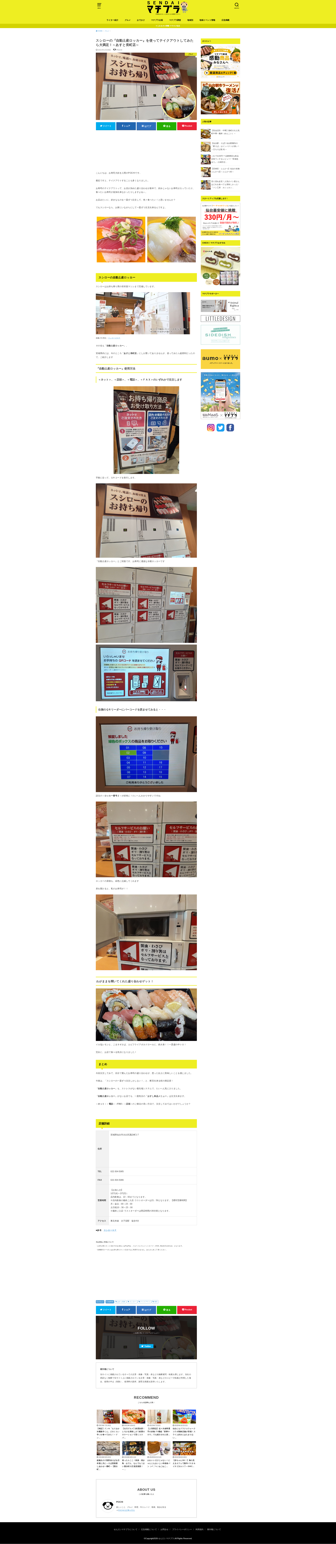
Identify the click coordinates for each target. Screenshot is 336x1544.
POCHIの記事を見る (126, 1510)
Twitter (147, 1346)
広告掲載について (149, 1529)
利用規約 (199, 1529)
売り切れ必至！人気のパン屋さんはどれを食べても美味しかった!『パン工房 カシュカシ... (225, 184)
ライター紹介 (112, 20)
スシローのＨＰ (114, 338)
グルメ (128, 20)
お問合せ (164, 1529)
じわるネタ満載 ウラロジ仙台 (168, 26)
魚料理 (110, 1302)
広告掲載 (225, 20)
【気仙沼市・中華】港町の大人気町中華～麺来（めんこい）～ (225, 132)
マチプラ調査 (175, 20)
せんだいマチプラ (166, 1538)
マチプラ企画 (157, 20)
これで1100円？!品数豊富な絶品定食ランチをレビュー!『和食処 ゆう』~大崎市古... (225, 159)
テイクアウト (145, 1302)
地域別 (190, 20)
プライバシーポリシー (182, 1529)
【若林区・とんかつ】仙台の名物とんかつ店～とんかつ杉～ (225, 170)
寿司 (156, 1302)
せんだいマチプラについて (125, 1529)
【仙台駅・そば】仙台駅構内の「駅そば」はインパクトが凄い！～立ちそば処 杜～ (225, 146)
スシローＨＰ (110, 1230)
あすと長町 (121, 1302)
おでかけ (141, 20)
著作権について (214, 1529)
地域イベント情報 (207, 20)
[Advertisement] (146, 150)
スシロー (133, 1302)
